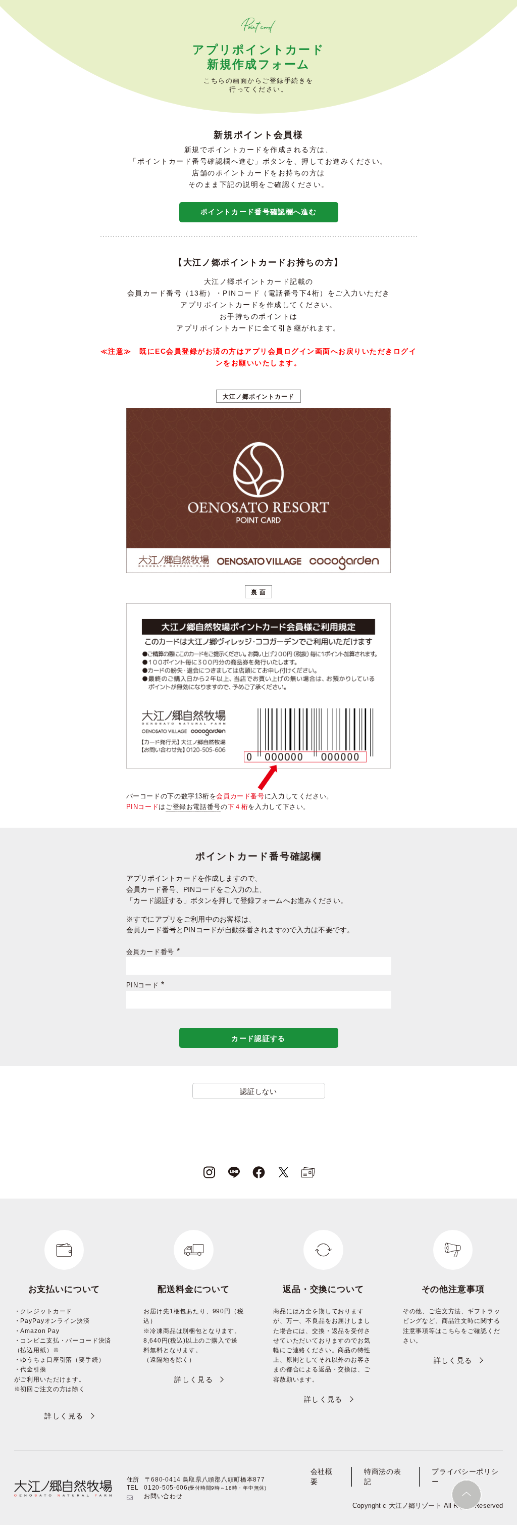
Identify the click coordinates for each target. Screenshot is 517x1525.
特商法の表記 (382, 1476)
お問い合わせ (163, 1496)
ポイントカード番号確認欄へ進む (258, 212)
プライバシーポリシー (465, 1476)
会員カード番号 (154, 952)
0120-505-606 (165, 1487)
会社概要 (322, 1476)
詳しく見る (63, 1416)
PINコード (147, 985)
